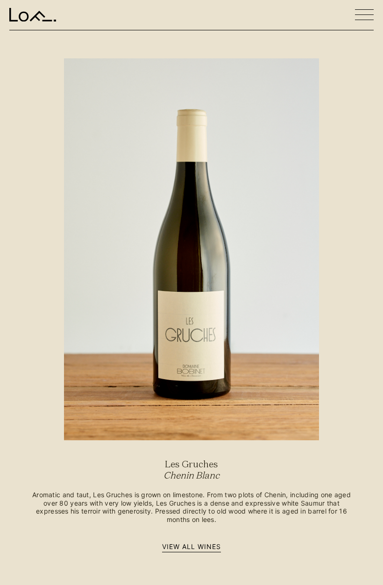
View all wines (191, 546)
